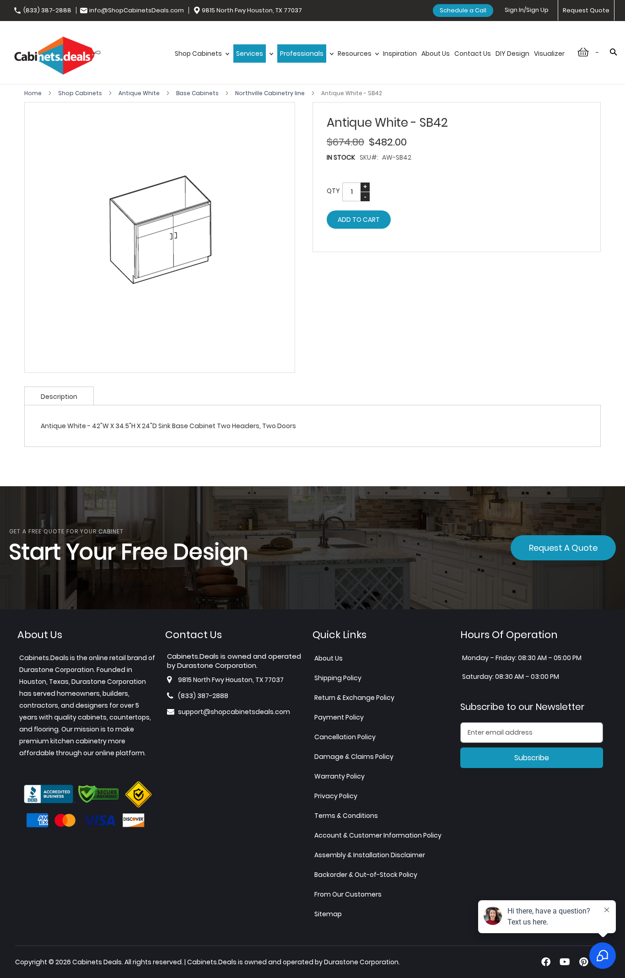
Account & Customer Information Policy (378, 835)
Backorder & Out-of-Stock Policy (365, 874)
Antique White (140, 93)
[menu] (369, 53)
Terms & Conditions (346, 815)
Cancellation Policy (345, 737)
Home (33, 93)
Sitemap (328, 914)
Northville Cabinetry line (270, 93)
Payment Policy (339, 717)
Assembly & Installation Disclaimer (369, 855)
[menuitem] (201, 53)
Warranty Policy (339, 776)
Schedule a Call (463, 10)
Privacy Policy (335, 796)
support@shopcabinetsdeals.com (234, 711)
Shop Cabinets (80, 93)
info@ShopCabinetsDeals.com (136, 10)
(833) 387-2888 (47, 10)
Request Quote (586, 10)
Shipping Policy (337, 677)
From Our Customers (348, 894)
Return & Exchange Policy (354, 697)
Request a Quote (563, 547)
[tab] (59, 396)
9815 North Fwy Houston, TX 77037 (252, 10)
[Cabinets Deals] (57, 56)
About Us (328, 658)
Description (59, 396)
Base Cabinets (198, 93)
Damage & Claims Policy (353, 756)
